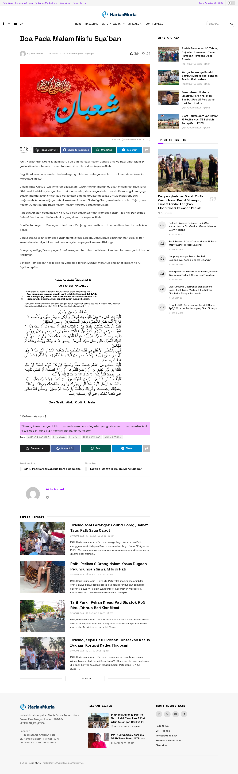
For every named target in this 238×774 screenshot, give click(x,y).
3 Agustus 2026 (96, 613)
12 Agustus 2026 (97, 536)
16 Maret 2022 (57, 53)
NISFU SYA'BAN (92, 437)
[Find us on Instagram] (9, 24)
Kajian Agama (76, 53)
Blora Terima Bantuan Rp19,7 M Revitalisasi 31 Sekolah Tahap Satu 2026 (200, 119)
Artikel (133, 24)
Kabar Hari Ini (79, 3)
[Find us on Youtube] (15, 24)
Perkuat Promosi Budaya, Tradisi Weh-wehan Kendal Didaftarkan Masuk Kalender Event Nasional (193, 226)
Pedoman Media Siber (46, 3)
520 (208, 84)
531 (107, 651)
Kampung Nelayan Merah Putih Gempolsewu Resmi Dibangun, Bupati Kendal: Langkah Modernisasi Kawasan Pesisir (180, 202)
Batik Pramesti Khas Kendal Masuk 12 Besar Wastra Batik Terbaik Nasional (193, 243)
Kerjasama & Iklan (24, 3)
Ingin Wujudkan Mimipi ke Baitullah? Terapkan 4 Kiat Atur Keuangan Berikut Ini (128, 718)
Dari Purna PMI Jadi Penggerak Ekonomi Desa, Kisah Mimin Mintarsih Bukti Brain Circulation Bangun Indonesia (190, 290)
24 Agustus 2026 (193, 64)
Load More (85, 678)
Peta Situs (8, 3)
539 (111, 613)
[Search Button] (232, 24)
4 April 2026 (119, 743)
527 (208, 64)
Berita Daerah (112, 24)
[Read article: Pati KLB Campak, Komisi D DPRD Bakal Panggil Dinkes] (98, 740)
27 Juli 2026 (94, 651)
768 (208, 128)
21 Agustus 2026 (193, 108)
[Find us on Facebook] (3, 24)
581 (138, 726)
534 (112, 536)
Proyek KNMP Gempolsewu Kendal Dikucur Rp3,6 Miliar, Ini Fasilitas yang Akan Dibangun (193, 306)
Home (78, 24)
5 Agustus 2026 (96, 574)
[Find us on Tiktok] (184, 714)
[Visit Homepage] (119, 12)
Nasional (91, 24)
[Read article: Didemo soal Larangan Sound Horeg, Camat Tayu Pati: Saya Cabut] (42, 538)
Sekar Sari (78, 536)
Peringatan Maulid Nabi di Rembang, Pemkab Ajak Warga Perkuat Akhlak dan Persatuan (193, 273)
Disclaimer (65, 3)
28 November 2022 (123, 726)
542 (208, 108)
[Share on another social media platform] (146, 150)
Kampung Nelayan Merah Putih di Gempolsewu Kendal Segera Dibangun (190, 258)
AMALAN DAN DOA (38, 437)
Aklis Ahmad (36, 53)
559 (132, 743)
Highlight (89, 53)
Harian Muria (34, 762)
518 (111, 574)
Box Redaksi (154, 24)
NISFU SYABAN (113, 437)
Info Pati (74, 437)
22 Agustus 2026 (193, 84)
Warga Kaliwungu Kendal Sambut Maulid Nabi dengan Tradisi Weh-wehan (200, 75)
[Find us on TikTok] (21, 24)
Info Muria (59, 437)
